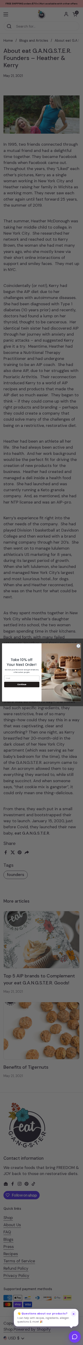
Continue (21, 684)
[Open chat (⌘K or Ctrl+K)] (75, 1337)
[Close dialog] (78, 646)
